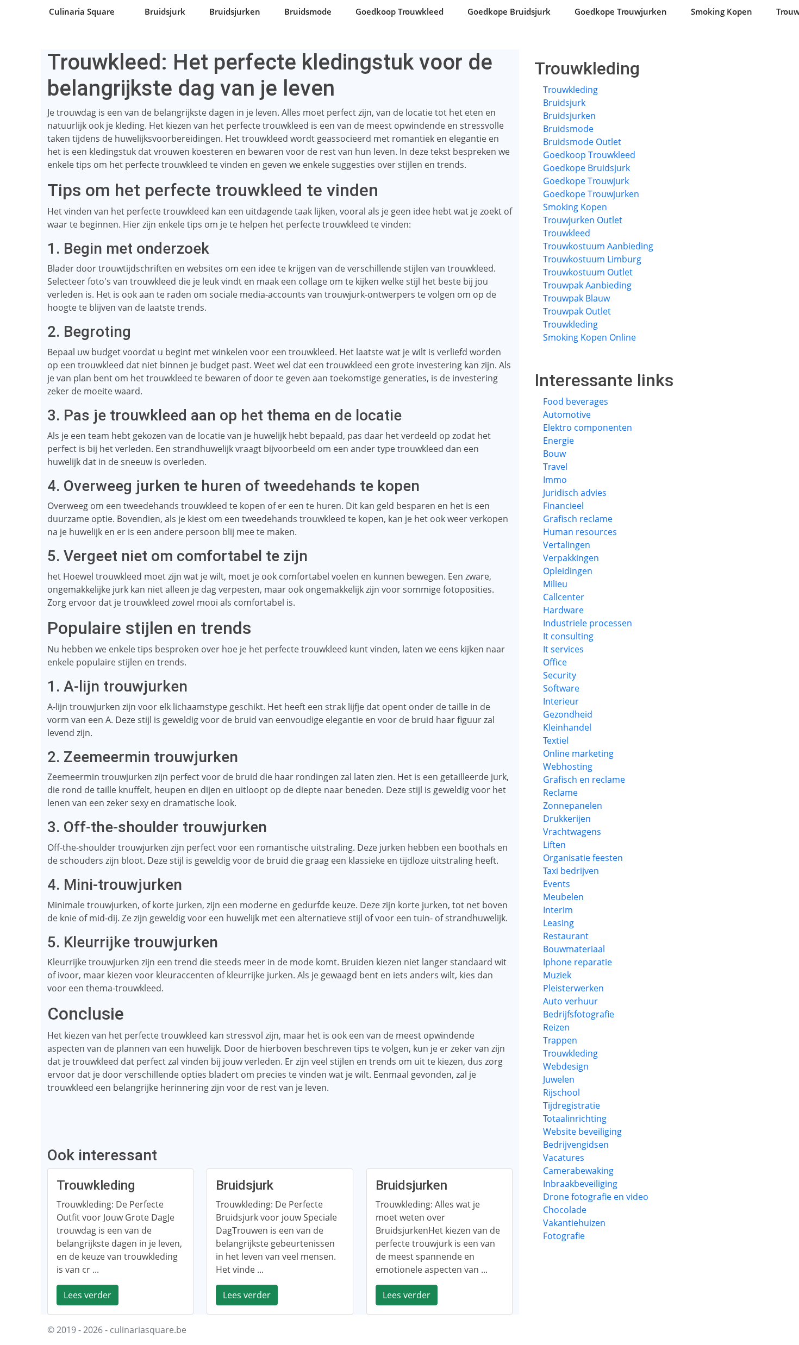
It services (563, 649)
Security (559, 675)
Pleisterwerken (573, 988)
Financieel (563, 506)
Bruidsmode (308, 11)
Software (561, 688)
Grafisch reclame (578, 519)
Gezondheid (567, 714)
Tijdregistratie (571, 1105)
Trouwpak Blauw (576, 298)
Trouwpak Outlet (577, 311)
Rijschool (561, 1092)
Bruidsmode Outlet (582, 142)
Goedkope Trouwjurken (621, 11)
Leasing (558, 923)
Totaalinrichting (575, 1118)
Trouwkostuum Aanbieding (598, 246)
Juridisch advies (575, 493)
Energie (558, 441)
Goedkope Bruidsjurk (509, 11)
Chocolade (564, 1210)
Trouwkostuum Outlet (588, 272)
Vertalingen (566, 545)
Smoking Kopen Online (589, 337)
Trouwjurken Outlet (582, 220)
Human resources (580, 532)
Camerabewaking (578, 1171)
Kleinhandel (567, 727)
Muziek (557, 975)
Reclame (560, 793)
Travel (555, 467)
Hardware (563, 610)
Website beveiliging (582, 1131)
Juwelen (559, 1079)
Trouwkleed (566, 233)
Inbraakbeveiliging (580, 1184)
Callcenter (563, 597)
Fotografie (564, 1236)
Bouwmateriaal (574, 949)
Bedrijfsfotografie (578, 1014)
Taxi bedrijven (571, 871)
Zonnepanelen (572, 806)
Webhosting (567, 766)
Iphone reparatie (577, 962)
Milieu (555, 584)
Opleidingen (567, 571)
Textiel (556, 740)
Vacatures (563, 1158)
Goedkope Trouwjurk (586, 181)
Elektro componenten (587, 427)
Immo (555, 480)
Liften (554, 845)
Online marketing (578, 753)
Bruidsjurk (165, 11)
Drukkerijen (567, 819)
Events (556, 884)
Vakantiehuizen (574, 1223)
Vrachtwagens (572, 832)
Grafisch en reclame (584, 779)
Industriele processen (587, 623)
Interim (558, 910)
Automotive (567, 414)
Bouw (554, 454)
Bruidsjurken (234, 11)
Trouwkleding (570, 90)
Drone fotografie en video (595, 1197)
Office (555, 662)
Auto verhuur (570, 1001)
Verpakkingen (571, 558)
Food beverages (575, 401)
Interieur (561, 701)
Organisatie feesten (583, 858)
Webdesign (566, 1066)
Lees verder (87, 1295)
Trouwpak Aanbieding (587, 285)
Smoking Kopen (721, 11)
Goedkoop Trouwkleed (399, 11)
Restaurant (566, 936)
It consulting (568, 636)
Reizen (556, 1027)
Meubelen (563, 897)
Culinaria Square (82, 11)
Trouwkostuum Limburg (592, 259)
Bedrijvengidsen (576, 1145)
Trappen (560, 1040)
